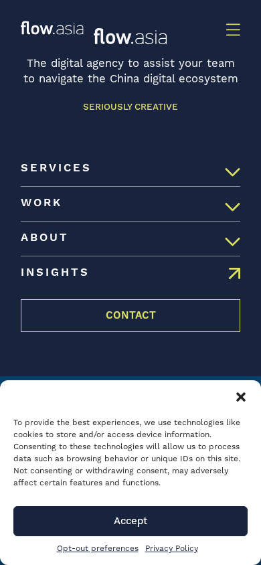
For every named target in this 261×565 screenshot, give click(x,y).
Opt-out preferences (98, 549)
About (45, 238)
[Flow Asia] (52, 28)
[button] (241, 397)
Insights (55, 273)
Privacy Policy (171, 549)
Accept (130, 521)
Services (56, 168)
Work (41, 203)
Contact (131, 315)
